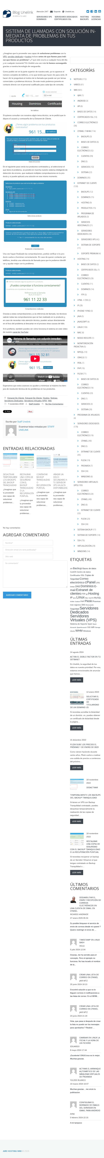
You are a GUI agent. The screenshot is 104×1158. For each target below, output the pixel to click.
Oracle (80, 357)
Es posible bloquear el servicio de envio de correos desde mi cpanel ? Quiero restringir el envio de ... (85, 926)
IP (78, 305)
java (74, 598)
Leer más (76, 680)
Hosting (84, 17)
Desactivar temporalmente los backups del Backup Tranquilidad (11, 479)
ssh (93, 627)
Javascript (82, 321)
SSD (89, 627)
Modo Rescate (84, 338)
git (87, 594)
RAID (72, 605)
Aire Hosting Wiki (12, 1151)
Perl (79, 363)
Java (79, 316)
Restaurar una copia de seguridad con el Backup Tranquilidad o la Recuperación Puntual (27, 485)
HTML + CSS (82, 300)
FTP (82, 294)
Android (81, 100)
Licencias (96, 19)
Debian (72, 586)
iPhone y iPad (83, 311)
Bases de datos (84, 111)
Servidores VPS (44, 17)
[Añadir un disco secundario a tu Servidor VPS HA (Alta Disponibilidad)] (60, 461)
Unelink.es (69, 11)
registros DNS (79, 605)
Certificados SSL (62, 19)
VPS (5, 56)
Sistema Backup (84, 529)
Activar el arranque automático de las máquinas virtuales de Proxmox (90, 1072)
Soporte (57, 11)
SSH (83, 471)
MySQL (80, 352)
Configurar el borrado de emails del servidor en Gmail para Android (89, 1106)
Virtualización (84, 546)
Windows (85, 476)
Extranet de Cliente (15, 398)
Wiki (50, 401)
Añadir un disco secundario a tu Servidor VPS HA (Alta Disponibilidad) (61, 481)
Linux (80, 327)
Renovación (90, 605)
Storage (97, 627)
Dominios (41, 19)
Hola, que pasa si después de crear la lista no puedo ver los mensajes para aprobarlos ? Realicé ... (85, 1024)
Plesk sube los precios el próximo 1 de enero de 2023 (84, 745)
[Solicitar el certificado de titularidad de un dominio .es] (77, 698)
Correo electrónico (87, 122)
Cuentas (85, 156)
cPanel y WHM (84, 131)
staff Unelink (34, 404)
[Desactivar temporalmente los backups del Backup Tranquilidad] (10, 461)
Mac (79, 332)
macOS (91, 598)
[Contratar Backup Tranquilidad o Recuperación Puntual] (44, 461)
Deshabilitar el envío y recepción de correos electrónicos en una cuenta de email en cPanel (85, 904)
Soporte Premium (89, 253)
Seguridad (74, 609)
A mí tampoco (76, 1123)
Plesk (80, 373)
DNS (83, 161)
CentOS (73, 572)
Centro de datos (84, 572)
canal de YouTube (20, 332)
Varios (77, 84)
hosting (28, 56)
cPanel (84, 441)
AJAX (79, 95)
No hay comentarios (54, 404)
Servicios (85, 167)
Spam (90, 624)
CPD (98, 583)
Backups (84, 19)
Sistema (84, 172)
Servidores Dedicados (66, 17)
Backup (77, 568)
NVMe (72, 601)
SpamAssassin (82, 627)
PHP (79, 368)
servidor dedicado (15, 56)
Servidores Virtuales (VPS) (35, 401)
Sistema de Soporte (90, 245)
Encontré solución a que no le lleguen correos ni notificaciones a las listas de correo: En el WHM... (84, 993)
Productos (86, 208)
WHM (79, 630)
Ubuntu (72, 631)
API (78, 106)
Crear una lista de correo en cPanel (89, 976)
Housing (96, 17)
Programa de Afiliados (88, 415)
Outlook (77, 601)
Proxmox (85, 465)
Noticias (54, 398)
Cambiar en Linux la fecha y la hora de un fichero (89, 1040)
